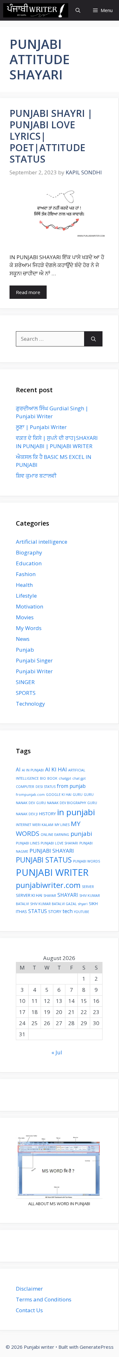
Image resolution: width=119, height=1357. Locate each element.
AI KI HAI (56, 769)
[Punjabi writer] (35, 10)
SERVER (88, 886)
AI (18, 769)
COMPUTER (25, 786)
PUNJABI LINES (27, 843)
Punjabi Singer (34, 660)
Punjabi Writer (34, 671)
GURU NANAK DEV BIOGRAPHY (61, 803)
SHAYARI (67, 894)
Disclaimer (29, 1288)
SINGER (25, 682)
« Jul (56, 1052)
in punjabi (76, 812)
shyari (83, 904)
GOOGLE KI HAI (58, 794)
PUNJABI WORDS (86, 861)
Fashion (26, 574)
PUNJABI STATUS (44, 860)
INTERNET (23, 825)
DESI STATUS (46, 786)
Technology (30, 703)
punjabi (81, 833)
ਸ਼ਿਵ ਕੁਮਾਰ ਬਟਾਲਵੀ (36, 475)
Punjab (25, 649)
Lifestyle (26, 595)
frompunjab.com (30, 794)
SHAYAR (49, 895)
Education (29, 563)
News (23, 638)
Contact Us (29, 1310)
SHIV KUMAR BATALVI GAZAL (53, 904)
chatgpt (65, 778)
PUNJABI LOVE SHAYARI (59, 843)
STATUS (37, 911)
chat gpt (79, 778)
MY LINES (62, 825)
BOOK (52, 778)
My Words (29, 628)
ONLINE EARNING (55, 834)
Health (24, 584)
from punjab (71, 786)
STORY (54, 911)
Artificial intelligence (41, 541)
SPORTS (26, 692)
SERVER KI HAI (29, 895)
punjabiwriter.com (48, 885)
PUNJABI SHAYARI (52, 850)
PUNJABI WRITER (52, 872)
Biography (29, 552)
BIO (43, 778)
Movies (25, 617)
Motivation (29, 606)
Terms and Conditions (43, 1299)
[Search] (93, 338)
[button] (78, 10)
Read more (28, 292)
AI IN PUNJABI (33, 770)
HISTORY (47, 813)
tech (68, 911)
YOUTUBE (81, 912)
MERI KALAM (42, 825)
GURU (78, 794)
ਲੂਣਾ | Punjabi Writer (41, 427)
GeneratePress (97, 1347)
